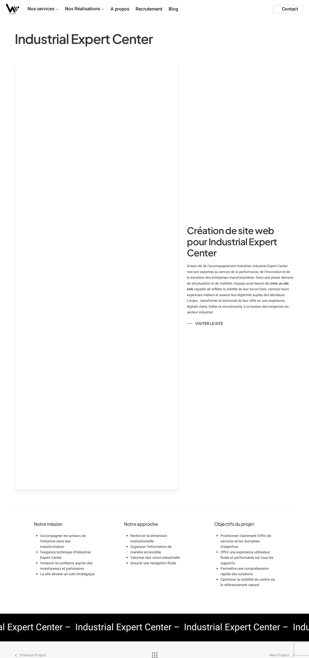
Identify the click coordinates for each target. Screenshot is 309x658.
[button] (205, 323)
